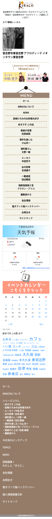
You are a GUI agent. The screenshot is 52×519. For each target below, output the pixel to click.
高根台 (27, 374)
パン (37, 343)
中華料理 (41, 347)
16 (46, 309)
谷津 (21, 368)
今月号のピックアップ (15, 440)
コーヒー (6, 343)
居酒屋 (6, 360)
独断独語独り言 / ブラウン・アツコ (22, 426)
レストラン (26, 347)
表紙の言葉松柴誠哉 (26, 132)
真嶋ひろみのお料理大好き (26, 118)
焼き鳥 (17, 364)
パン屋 (7, 346)
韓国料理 (42, 369)
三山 (34, 346)
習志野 (35, 364)
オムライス (24, 340)
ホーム (26, 101)
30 (46, 317)
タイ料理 (19, 343)
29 (39, 317)
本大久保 (25, 360)
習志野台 (43, 364)
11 (12, 309)
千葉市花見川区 (8, 355)
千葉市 (42, 350)
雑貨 (35, 368)
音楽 (5, 374)
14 (33, 309)
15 (39, 309)
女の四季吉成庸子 (26, 169)
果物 (5, 364)
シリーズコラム (11, 401)
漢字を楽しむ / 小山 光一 (16, 423)
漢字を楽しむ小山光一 (25, 141)
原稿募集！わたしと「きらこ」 (14, 464)
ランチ (16, 346)
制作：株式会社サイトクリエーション (36, 268)
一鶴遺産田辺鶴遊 (26, 178)
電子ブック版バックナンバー (26, 206)
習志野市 (6, 369)
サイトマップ (25, 218)
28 (33, 317)
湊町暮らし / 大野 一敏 (15, 417)
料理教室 (15, 360)
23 (46, 313)
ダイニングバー (29, 343)
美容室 (28, 364)
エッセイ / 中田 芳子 (14, 410)
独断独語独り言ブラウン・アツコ (26, 187)
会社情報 (26, 200)
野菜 (29, 368)
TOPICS (7, 447)
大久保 (28, 354)
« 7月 (10, 324)
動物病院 (35, 350)
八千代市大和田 (10, 350)
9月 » (42, 324)
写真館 (28, 350)
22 (39, 313)
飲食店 (13, 374)
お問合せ (26, 212)
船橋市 (13, 369)
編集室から (26, 194)
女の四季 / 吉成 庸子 (14, 414)
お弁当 (7, 339)
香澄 (21, 374)
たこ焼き (15, 340)
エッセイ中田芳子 (26, 160)
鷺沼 (33, 374)
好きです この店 (26, 124)
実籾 (37, 354)
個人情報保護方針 (12, 494)
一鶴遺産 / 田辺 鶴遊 (14, 420)
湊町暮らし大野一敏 (26, 150)
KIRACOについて (26, 106)
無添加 (10, 364)
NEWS (26, 112)
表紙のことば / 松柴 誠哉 (16, 430)
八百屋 (21, 350)
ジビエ (12, 343)
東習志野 (39, 360)
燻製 (23, 364)
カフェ (35, 338)
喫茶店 (18, 355)
